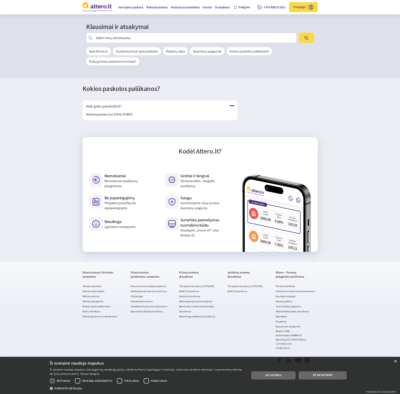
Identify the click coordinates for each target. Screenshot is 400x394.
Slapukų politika (284, 301)
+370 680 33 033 (284, 343)
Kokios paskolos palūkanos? (249, 51)
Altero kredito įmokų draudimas (292, 311)
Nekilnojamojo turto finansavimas (149, 291)
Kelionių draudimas (189, 296)
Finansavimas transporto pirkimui (149, 286)
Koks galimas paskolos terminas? (112, 61)
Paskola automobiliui (185, 7)
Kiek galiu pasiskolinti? (103, 106)
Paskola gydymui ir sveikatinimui (100, 316)
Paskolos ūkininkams (142, 301)
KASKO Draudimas (189, 291)
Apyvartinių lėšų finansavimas (147, 311)
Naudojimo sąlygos (286, 296)
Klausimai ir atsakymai (288, 326)
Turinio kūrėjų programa (288, 306)
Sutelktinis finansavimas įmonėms (149, 306)
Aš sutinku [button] (273, 375)
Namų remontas (91, 311)
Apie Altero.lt (98, 51)
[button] (147, 388)
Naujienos (281, 321)
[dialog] (200, 375)
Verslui (207, 7)
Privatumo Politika (285, 286)
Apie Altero (281, 316)
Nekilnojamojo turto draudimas (195, 301)
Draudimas (222, 7)
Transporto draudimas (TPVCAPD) (196, 286)
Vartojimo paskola (130, 7)
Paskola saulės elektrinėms (97, 306)
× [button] (395, 361)
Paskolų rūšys (175, 51)
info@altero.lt (283, 347)
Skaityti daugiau (90, 374)
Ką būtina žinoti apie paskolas (137, 51)
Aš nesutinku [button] (323, 375)
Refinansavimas (157, 7)
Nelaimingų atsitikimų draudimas (197, 316)
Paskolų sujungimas (93, 301)
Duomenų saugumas (207, 51)
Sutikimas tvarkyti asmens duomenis (295, 291)
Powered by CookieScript (381, 391)
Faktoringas (137, 296)
